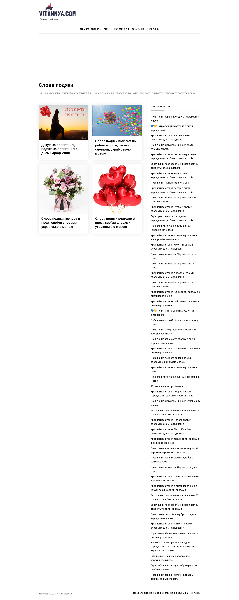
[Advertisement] (119, 57)
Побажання (138, 29)
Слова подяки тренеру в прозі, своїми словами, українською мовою (60, 223)
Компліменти (121, 29)
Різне (107, 29)
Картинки (154, 29)
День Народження (89, 29)
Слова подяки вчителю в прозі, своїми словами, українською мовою (115, 223)
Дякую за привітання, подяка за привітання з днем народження (59, 149)
